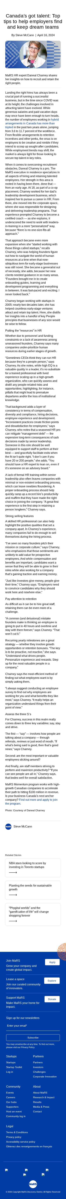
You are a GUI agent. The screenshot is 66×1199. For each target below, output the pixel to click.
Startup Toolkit (14, 1067)
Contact (37, 1111)
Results (37, 1102)
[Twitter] (32, 838)
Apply (52, 962)
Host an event (14, 1111)
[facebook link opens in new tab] (12, 1170)
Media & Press (41, 1106)
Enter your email (17, 1025)
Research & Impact (43, 1097)
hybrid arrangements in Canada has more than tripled (32, 123)
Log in (9, 1071)
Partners (38, 1056)
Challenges (39, 1071)
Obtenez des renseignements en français (29, 1146)
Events (10, 1092)
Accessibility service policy (20, 1141)
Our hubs (11, 1102)
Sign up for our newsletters (22, 1017)
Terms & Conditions (17, 1132)
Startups (11, 1056)
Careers (10, 1097)
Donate (52, 999)
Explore (52, 980)
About (36, 1086)
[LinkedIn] (37, 838)
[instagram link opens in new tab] (32, 1170)
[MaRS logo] (33, 1184)
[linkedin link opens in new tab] (52, 1170)
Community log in (16, 1116)
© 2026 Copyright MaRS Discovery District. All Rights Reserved (33, 1192)
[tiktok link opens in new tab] (43, 1174)
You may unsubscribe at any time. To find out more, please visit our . (30, 1046)
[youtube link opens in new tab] (29, 1174)
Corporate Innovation (45, 1076)
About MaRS (40, 1092)
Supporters (12, 1106)
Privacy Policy (27, 1047)
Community (13, 1086)
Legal (9, 1126)
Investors (38, 1067)
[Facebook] (27, 838)
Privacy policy (13, 1137)
